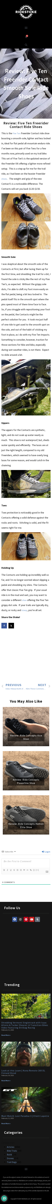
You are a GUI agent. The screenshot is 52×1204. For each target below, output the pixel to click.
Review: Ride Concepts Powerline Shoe (26, 781)
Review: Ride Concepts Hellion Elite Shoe (26, 825)
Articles (10, 1147)
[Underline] (10, 870)
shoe (24, 600)
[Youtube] (31, 919)
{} (34, 870)
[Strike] (14, 870)
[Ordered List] (17, 870)
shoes (4, 178)
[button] (26, 27)
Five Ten (16, 133)
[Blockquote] (24, 870)
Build (9, 1154)
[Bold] (4, 870)
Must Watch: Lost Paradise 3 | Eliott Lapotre (25, 1116)
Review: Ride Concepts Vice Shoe (26, 737)
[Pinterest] (26, 919)
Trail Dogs (12, 1162)
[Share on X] (11, 625)
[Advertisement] (26, 656)
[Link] (30, 870)
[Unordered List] (20, 870)
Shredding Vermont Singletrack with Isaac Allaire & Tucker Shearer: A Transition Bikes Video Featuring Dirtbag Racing (24, 1025)
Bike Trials (12, 1150)
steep (24, 610)
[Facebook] (14, 919)
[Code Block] (27, 870)
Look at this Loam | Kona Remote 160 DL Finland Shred (23, 1071)
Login (47, 851)
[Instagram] (20, 919)
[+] (37, 870)
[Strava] (37, 919)
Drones (10, 1158)
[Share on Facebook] (4, 625)
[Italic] (7, 870)
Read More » (6, 1035)
